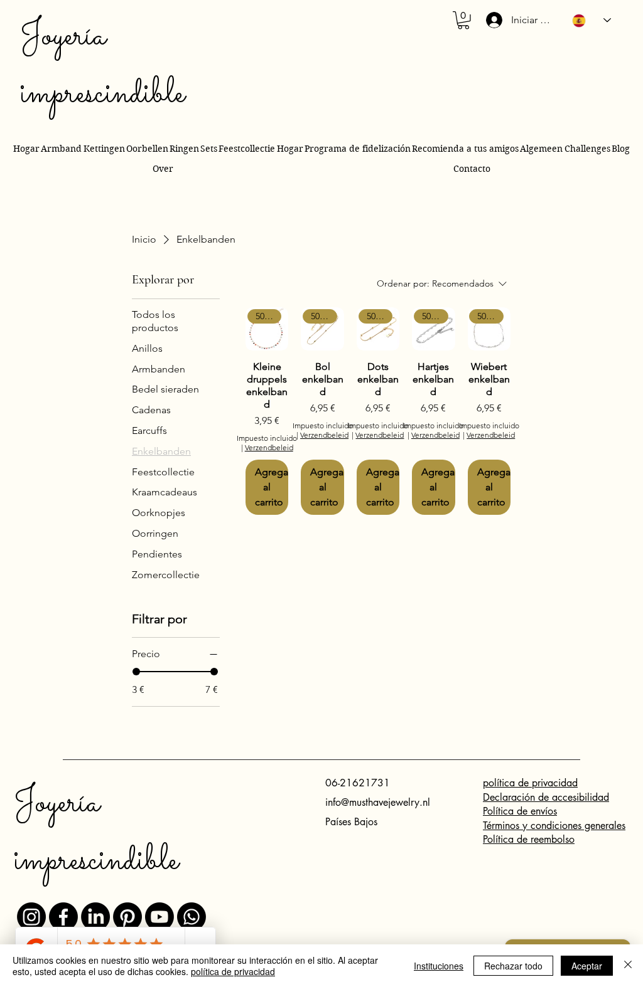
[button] (463, 20)
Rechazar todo (513, 965)
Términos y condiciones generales (554, 825)
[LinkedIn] (95, 916)
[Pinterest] (127, 916)
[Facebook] (63, 916)
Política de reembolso (529, 839)
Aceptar (586, 965)
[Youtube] (159, 916)
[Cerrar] (627, 965)
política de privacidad (530, 782)
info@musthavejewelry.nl (377, 802)
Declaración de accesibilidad (546, 797)
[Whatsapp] (191, 916)
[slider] (136, 671)
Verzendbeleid (269, 447)
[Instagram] (31, 916)
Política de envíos (520, 811)
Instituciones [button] (438, 965)
